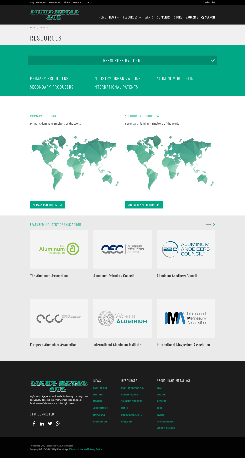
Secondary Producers (52, 87)
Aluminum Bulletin (175, 78)
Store (159, 408)
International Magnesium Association (183, 345)
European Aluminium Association (53, 345)
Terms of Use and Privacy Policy (86, 449)
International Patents (115, 87)
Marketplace (99, 414)
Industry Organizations (117, 78)
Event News (98, 394)
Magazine (161, 394)
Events (124, 408)
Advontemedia (65, 445)
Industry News (100, 387)
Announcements (100, 408)
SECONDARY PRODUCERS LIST (144, 205)
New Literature (100, 421)
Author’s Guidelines (166, 428)
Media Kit (161, 414)
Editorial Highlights (166, 421)
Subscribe (161, 401)
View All (209, 224)
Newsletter (126, 421)
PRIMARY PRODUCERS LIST (47, 205)
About (159, 387)
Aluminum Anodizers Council (177, 276)
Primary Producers (49, 78)
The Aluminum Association (49, 276)
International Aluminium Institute (117, 345)
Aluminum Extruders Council (113, 276)
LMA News (97, 401)
